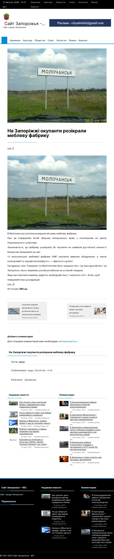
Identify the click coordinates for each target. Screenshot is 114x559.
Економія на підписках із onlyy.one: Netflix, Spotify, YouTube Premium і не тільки (32, 441)
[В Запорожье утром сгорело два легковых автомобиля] (64, 459)
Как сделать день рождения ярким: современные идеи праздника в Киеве (32, 404)
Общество (61, 2)
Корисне (35, 6)
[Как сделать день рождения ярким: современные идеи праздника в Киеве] (13, 403)
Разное (94, 2)
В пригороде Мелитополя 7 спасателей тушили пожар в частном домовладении (83, 417)
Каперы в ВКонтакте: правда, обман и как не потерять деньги (34, 422)
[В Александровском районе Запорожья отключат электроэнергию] (64, 403)
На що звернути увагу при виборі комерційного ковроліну (35, 413)
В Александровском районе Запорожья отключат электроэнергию (83, 404)
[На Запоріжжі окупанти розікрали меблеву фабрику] (57, 85)
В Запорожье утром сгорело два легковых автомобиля (85, 458)
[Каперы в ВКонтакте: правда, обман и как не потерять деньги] (13, 423)
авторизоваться (68, 341)
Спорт (72, 2)
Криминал (35, 2)
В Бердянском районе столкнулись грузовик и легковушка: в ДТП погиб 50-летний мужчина (84, 446)
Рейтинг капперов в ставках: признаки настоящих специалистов (33, 431)
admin (22, 362)
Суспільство (30, 380)
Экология (83, 2)
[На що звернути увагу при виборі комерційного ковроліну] (13, 414)
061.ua (23, 288)
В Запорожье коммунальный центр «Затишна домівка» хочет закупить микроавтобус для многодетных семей (85, 431)
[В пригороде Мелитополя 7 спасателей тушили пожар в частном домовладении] (64, 416)
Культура (48, 2)
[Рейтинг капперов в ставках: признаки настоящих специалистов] (13, 430)
